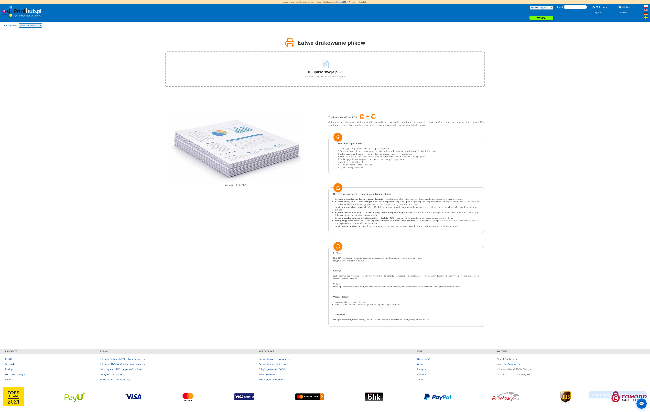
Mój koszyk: (627, 7)
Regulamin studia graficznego (272, 364)
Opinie (420, 364)
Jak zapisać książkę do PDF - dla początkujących (122, 359)
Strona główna (10, 25)
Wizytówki (10, 364)
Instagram (421, 369)
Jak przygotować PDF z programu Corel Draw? (121, 369)
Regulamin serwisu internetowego (274, 359)
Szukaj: (560, 7)
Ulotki (8, 379)
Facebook (421, 374)
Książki (8, 359)
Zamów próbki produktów (271, 379)
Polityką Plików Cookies (345, 2)
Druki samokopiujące (15, 374)
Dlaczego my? (423, 359)
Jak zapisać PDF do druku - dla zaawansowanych (122, 364)
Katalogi (9, 369)
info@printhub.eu (511, 364)
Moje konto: (601, 7)
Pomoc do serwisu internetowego (115, 379)
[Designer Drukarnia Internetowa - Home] (22, 11)
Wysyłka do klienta (268, 374)
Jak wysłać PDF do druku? (112, 374)
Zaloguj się (597, 12)
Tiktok (420, 379)
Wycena (541, 18)
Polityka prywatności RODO (272, 369)
